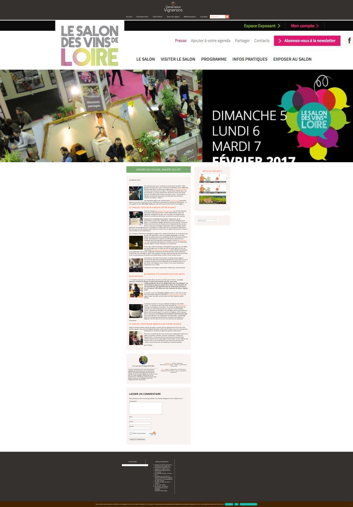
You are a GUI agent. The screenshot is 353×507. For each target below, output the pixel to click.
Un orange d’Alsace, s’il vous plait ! (163, 474)
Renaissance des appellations (161, 250)
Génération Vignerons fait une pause (163, 471)
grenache (183, 371)
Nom (131, 416)
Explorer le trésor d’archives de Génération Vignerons (163, 465)
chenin (177, 371)
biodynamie (173, 369)
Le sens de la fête (160, 485)
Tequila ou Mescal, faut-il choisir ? (162, 482)
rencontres (173, 366)
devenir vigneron (177, 363)
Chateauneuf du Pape (167, 371)
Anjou (167, 369)
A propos (204, 16)
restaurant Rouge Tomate (176, 294)
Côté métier (157, 16)
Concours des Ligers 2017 (165, 211)
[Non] (351, 504)
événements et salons (166, 364)
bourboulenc (182, 369)
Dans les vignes (173, 16)
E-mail (131, 421)
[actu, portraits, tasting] (176, 6)
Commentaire (133, 401)
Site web (131, 426)
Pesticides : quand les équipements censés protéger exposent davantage (161, 488)
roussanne (173, 372)
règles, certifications (180, 364)
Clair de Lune (175, 200)
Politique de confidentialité (248, 504)
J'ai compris (228, 504)
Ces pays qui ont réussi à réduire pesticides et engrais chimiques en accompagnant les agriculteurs (164, 478)
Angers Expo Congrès (180, 189)
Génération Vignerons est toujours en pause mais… (162, 468)
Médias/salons (190, 16)
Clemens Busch (181, 305)
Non (236, 504)
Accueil (129, 16)
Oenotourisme (142, 16)
